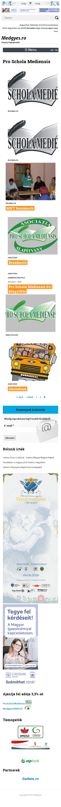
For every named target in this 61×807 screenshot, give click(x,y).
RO (56, 50)
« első (19, 397)
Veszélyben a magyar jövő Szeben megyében (24, 462)
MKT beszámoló (20, 208)
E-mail (9, 425)
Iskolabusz (18, 389)
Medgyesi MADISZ (13, 708)
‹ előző (29, 397)
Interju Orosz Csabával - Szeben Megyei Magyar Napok (28, 457)
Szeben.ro (30, 778)
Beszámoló (18, 262)
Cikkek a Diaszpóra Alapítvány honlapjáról (22, 467)
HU (52, 50)
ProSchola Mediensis (14, 703)
